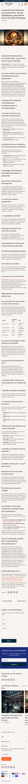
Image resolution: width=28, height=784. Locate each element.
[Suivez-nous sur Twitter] (5, 680)
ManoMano (18, 521)
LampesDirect (10, 521)
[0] (25, 4)
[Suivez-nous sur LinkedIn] (14, 680)
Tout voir (24, 686)
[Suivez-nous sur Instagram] (8, 680)
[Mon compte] (22, 4)
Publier (9, 641)
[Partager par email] (17, 592)
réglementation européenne (16, 279)
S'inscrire (14, 664)
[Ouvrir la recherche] (19, 4)
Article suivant (21, 601)
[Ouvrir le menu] (2, 4)
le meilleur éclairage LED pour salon (12, 577)
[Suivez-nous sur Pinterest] (11, 680)
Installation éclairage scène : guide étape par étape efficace (12, 717)
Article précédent (7, 601)
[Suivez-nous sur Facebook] (2, 680)
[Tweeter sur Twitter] (14, 592)
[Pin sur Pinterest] (11, 592)
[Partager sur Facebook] (8, 592)
